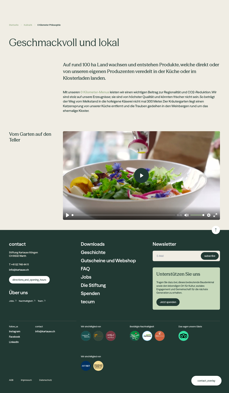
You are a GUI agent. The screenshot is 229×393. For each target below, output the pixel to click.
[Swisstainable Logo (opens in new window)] (135, 336)
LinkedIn (14, 342)
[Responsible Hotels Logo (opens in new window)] (98, 336)
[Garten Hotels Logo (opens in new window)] (86, 336)
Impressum (26, 380)
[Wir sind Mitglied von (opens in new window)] (86, 366)
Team (40, 301)
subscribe (209, 255)
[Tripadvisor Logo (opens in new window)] (183, 336)
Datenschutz (45, 380)
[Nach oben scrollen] (216, 230)
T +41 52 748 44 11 (19, 264)
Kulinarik (28, 25)
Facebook (14, 336)
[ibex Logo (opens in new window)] (160, 336)
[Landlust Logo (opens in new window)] (111, 336)
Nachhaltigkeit (26, 301)
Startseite (14, 25)
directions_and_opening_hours (29, 279)
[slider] (124, 215)
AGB (11, 380)
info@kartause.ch (19, 269)
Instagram (14, 331)
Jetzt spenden (168, 302)
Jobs (11, 301)
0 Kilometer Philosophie (49, 25)
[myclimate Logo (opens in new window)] (147, 336)
